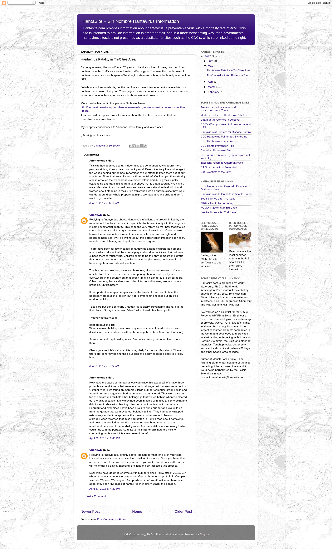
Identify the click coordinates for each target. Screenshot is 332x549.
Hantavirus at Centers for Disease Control (226, 132)
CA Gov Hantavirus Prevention (219, 167)
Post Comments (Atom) (111, 519)
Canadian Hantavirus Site (216, 150)
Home (137, 511)
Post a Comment (95, 496)
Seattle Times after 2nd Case (218, 212)
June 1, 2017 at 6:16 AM (104, 203)
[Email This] (131, 146)
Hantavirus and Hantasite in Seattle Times (226, 194)
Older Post (183, 511)
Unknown (95, 214)
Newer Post (90, 511)
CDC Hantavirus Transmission (219, 141)
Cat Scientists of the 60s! (216, 172)
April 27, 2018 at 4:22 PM (104, 488)
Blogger (204, 534)
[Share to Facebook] (142, 146)
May (211, 66)
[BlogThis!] (134, 146)
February (214, 91)
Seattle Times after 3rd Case (218, 198)
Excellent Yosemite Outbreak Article (222, 162)
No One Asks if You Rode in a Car (227, 75)
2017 (208, 56)
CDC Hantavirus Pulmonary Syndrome (224, 136)
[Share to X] (138, 146)
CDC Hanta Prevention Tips (217, 145)
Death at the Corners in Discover (220, 119)
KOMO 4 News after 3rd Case (219, 207)
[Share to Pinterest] (145, 146)
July (210, 61)
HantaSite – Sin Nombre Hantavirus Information (130, 21)
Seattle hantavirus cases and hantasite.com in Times (218, 109)
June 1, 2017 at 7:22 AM (104, 366)
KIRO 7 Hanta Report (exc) (217, 203)
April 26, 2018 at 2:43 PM (104, 438)
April (211, 81)
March (212, 86)
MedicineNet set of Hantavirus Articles (224, 115)
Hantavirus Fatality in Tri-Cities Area (229, 70)
